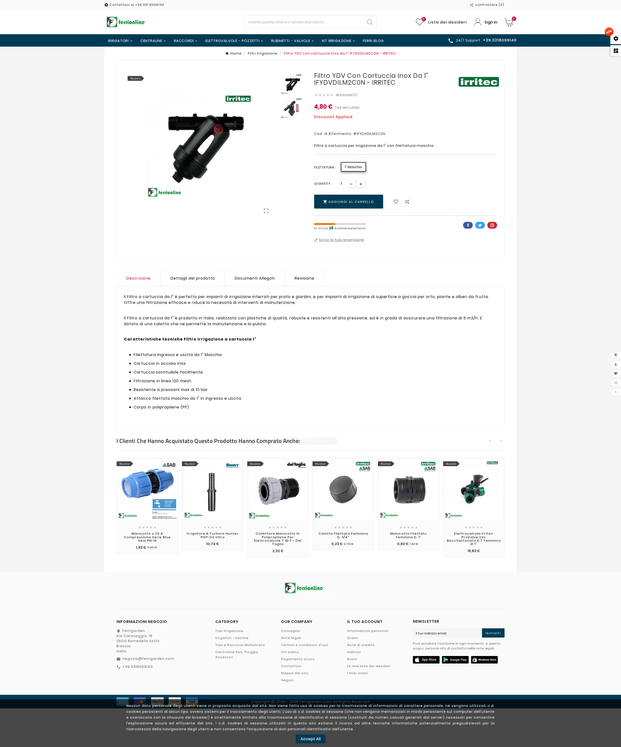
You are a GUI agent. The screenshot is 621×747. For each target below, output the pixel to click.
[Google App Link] (455, 659)
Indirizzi (354, 652)
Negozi (287, 680)
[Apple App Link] (426, 659)
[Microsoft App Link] (484, 659)
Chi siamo (290, 652)
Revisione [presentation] (304, 278)
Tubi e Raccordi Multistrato (240, 645)
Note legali (291, 638)
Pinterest (492, 225)
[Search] (369, 22)
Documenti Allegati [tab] (255, 278)
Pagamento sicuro (298, 659)
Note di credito (361, 645)
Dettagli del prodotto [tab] (193, 278)
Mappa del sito (295, 673)
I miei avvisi (357, 673)
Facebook (468, 225)
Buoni (352, 659)
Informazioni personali (367, 631)
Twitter (480, 225)
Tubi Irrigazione (229, 631)
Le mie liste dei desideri (369, 666)
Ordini (352, 638)
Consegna (290, 631)
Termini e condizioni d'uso (304, 645)
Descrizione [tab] (138, 278)
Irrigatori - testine (232, 638)
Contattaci (291, 666)
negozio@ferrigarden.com (148, 658)
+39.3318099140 (138, 666)
